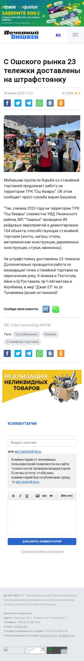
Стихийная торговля (22, 342)
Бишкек (50, 334)
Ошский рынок (26, 334)
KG (58, 35)
